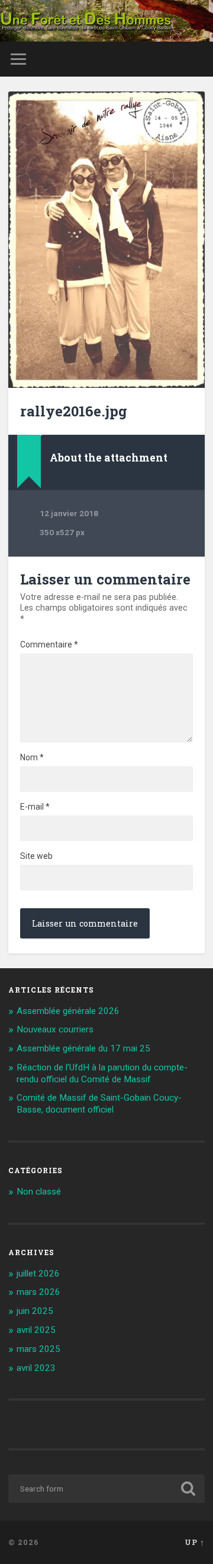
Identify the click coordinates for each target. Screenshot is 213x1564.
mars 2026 (38, 1292)
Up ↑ (195, 1542)
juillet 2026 (38, 1273)
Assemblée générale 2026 (68, 1011)
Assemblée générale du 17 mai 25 (83, 1048)
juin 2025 (35, 1311)
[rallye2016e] (106, 239)
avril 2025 (36, 1330)
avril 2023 (36, 1368)
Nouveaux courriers (55, 1029)
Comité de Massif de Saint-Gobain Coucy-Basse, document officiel (99, 1103)
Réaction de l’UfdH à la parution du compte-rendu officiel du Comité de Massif (102, 1073)
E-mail (35, 806)
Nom (32, 757)
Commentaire (49, 644)
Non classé (39, 1191)
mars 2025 (38, 1349)
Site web (36, 856)
